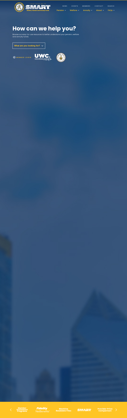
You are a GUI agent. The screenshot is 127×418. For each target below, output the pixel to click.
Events (75, 6)
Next (116, 409)
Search (111, 6)
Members (86, 6)
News (65, 6)
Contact (99, 6)
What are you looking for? (27, 45)
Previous (11, 409)
